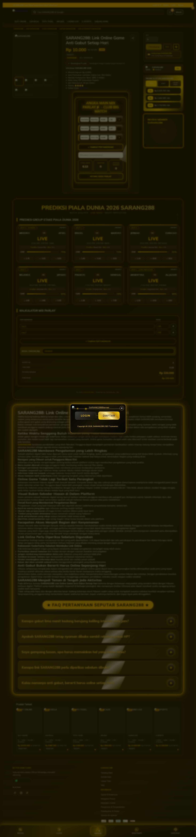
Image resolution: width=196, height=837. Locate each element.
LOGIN (85, 415)
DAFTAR (109, 415)
